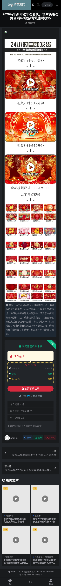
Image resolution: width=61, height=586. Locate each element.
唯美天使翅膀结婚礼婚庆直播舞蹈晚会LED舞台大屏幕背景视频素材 (44, 521)
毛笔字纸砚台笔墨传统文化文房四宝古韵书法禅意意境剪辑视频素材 (15, 521)
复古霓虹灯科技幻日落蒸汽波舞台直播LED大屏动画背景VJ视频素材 (15, 562)
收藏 (40, 437)
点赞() (51, 437)
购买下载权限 (32, 388)
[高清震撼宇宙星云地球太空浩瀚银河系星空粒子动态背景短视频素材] (45, 540)
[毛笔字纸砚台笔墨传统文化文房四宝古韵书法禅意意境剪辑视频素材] (16, 499)
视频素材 (31, 22)
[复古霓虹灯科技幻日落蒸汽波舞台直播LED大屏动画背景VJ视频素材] (16, 540)
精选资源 (38, 557)
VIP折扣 (32, 365)
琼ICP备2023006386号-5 (31, 574)
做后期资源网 (29, 571)
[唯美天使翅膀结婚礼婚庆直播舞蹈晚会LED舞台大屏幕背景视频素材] (45, 499)
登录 (48, 5)
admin (14, 437)
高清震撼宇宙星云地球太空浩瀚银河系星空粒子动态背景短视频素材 (44, 562)
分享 (29, 437)
